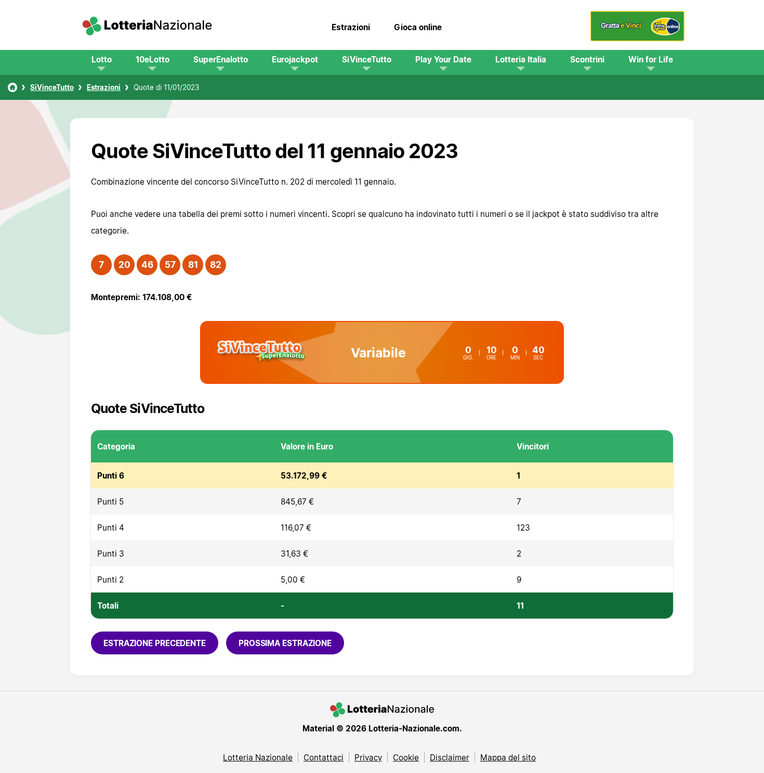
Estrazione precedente (154, 643)
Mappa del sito (508, 757)
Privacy (368, 757)
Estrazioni (351, 27)
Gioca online (418, 27)
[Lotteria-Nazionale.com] (147, 27)
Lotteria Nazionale (258, 757)
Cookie (406, 757)
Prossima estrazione (285, 643)
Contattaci (324, 757)
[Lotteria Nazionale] (12, 87)
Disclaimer (449, 757)
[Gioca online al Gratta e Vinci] (637, 38)
